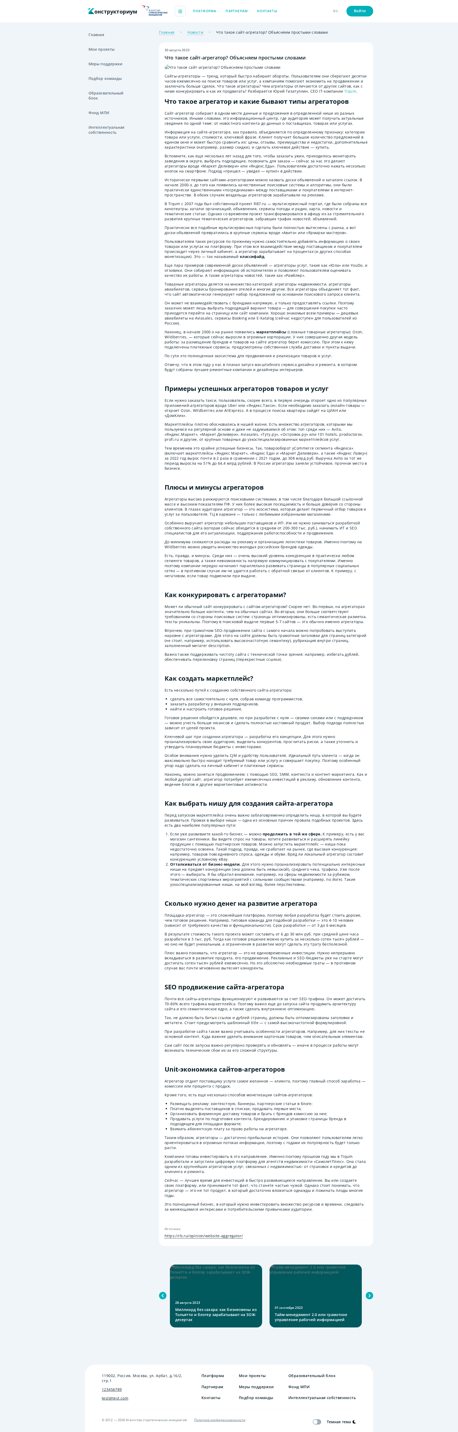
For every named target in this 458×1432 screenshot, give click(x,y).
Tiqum (350, 91)
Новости (195, 32)
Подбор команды (105, 78)
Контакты (267, 11)
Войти (360, 10)
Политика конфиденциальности (219, 1420)
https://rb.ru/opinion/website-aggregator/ (204, 1235)
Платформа (205, 11)
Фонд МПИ (99, 112)
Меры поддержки (105, 63)
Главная (96, 34)
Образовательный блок (106, 95)
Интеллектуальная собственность (107, 130)
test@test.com (115, 1398)
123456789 (112, 1389)
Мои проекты (101, 49)
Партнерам (237, 11)
